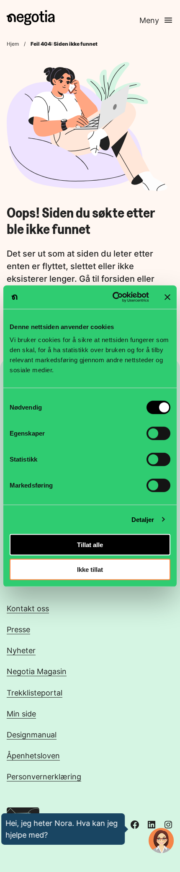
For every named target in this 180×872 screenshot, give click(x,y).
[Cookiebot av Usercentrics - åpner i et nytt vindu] (113, 297)
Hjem (13, 44)
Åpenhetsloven (33, 755)
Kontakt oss (28, 608)
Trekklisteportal (34, 692)
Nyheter (21, 650)
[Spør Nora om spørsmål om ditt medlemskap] (161, 840)
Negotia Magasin (37, 671)
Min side (21, 713)
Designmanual (32, 734)
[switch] (158, 433)
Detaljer (142, 519)
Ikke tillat (90, 569)
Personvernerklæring (44, 776)
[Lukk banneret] (167, 297)
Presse (18, 629)
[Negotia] (31, 17)
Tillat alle (90, 544)
